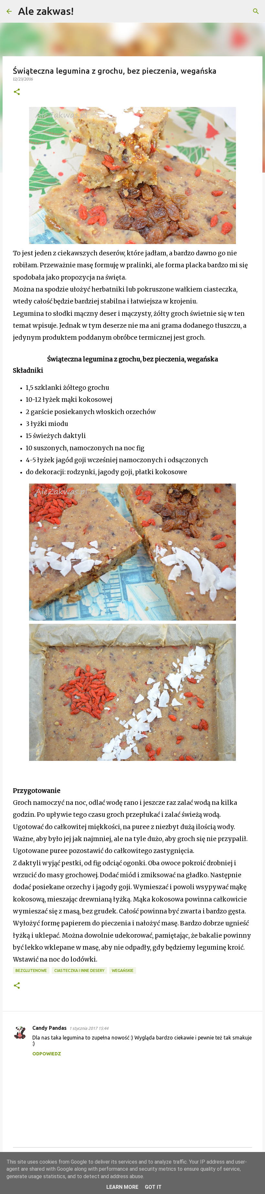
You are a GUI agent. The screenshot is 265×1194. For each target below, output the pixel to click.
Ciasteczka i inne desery (79, 970)
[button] (17, 92)
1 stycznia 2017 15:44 (88, 1028)
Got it (153, 1187)
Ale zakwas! (46, 11)
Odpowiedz (46, 1053)
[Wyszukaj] (83, 11)
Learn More (122, 1187)
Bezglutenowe (31, 970)
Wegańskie (122, 970)
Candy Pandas (49, 1028)
